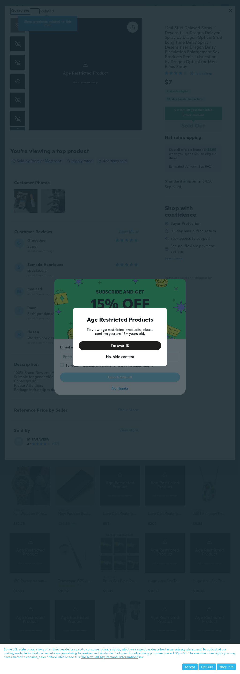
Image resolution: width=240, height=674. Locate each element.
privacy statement (188, 649)
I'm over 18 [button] (120, 345)
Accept (190, 667)
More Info (226, 667)
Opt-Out (207, 667)
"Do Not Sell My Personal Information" (109, 657)
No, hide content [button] (120, 356)
